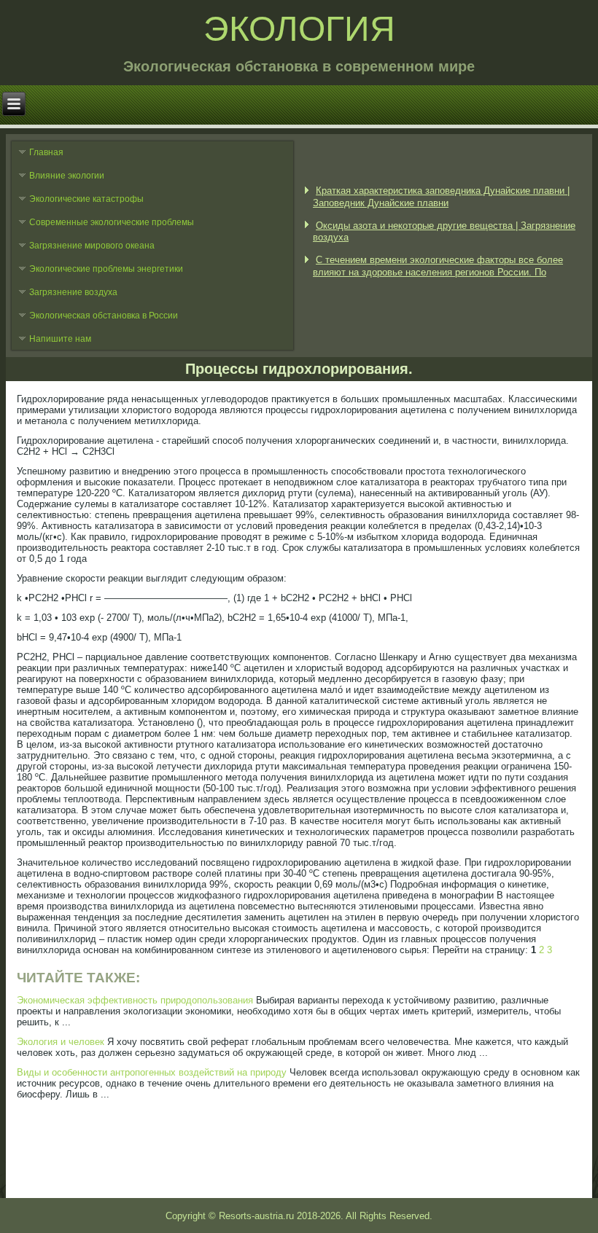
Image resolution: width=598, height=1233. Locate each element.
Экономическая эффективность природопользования (135, 1000)
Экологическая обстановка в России (103, 315)
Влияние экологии (66, 176)
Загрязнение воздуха (73, 292)
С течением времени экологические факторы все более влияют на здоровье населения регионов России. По (438, 265)
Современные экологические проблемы (111, 222)
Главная (46, 152)
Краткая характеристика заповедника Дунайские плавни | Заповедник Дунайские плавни (441, 196)
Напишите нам (60, 339)
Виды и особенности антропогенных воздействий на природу (152, 1072)
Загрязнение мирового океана (92, 245)
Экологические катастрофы (86, 199)
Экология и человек (60, 1041)
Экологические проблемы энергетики (106, 269)
